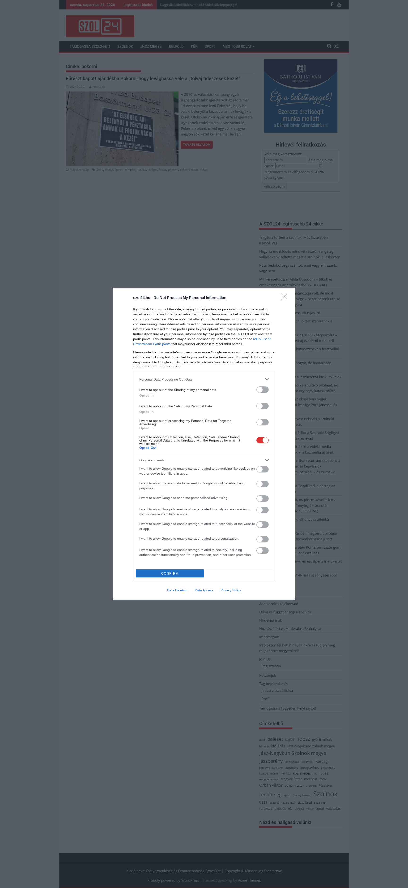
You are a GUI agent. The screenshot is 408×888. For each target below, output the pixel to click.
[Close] (285, 298)
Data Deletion (177, 590)
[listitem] (204, 379)
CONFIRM (170, 573)
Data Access (204, 590)
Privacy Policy (231, 590)
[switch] (262, 389)
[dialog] (204, 444)
